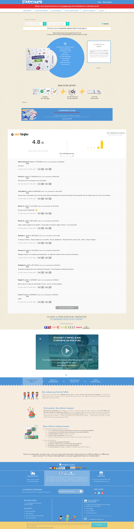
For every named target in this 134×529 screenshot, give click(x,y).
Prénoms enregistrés (88, 10)
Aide (99, 2)
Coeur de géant (56, 10)
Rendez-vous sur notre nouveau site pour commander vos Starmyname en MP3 (67, 6)
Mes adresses (29, 513)
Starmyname (27, 10)
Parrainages (89, 508)
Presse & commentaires (53, 381)
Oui (40, 169)
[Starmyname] (33, 2)
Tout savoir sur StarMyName (93, 501)
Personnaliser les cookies (46, 527)
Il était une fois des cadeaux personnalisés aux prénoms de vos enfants (97, 505)
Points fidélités (90, 510)
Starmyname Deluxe (41, 10)
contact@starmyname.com (96, 519)
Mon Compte (107, 2)
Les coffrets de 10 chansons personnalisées (33, 503)
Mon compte (28, 508)
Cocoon (101, 10)
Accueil (106, 24)
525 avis (25, 102)
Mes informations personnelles (34, 515)
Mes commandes (30, 511)
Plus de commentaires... (67, 308)
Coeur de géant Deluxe (72, 10)
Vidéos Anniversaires (96, 381)
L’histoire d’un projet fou (74, 381)
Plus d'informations (32, 527)
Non (48, 169)
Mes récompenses (31, 518)
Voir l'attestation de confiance (116, 133)
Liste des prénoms (91, 513)
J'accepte (99, 524)
